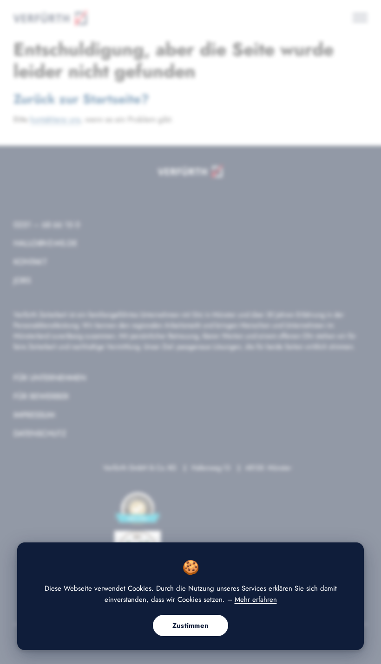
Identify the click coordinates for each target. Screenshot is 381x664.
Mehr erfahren (256, 599)
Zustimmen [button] (190, 625)
